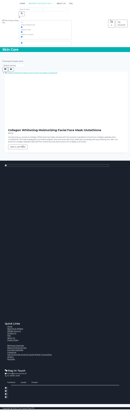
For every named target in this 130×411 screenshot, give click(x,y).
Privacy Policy (12, 340)
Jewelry (10, 357)
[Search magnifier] (22, 13)
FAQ (71, 3)
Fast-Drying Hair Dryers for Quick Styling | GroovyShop (29, 355)
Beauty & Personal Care (17, 348)
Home (22, 3)
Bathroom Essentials (15, 346)
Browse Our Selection (40, 3)
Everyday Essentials (15, 350)
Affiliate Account (14, 331)
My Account (121, 23)
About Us (61, 3)
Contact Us (11, 333)
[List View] (11, 69)
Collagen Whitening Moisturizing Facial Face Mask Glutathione (54, 130)
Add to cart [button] (15, 147)
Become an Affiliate (15, 329)
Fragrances (11, 352)
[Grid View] (5, 69)
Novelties (11, 359)
